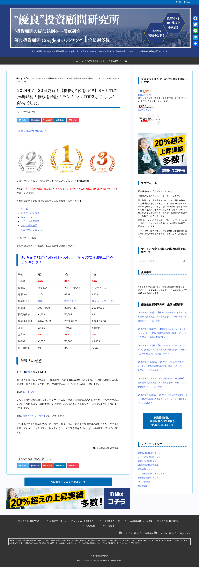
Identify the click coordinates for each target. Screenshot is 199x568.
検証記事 (114, 448)
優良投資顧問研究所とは (149, 453)
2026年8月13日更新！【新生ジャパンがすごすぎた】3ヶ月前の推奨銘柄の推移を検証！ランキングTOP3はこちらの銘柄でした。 (162, 366)
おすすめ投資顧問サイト (93, 61)
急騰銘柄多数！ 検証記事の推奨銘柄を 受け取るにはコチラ (162, 421)
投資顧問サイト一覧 (118, 61)
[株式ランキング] (146, 106)
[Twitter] (195, 24)
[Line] (195, 31)
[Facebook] (195, 18)
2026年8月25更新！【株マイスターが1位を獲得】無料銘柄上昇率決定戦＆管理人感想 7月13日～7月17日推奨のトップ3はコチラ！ (162, 316)
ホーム (75, 61)
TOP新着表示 (103, 448)
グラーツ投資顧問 (30, 221)
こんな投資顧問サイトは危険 (151, 473)
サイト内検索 (144, 481)
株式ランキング (144, 110)
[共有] (195, 43)
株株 (40, 301)
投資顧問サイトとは (147, 469)
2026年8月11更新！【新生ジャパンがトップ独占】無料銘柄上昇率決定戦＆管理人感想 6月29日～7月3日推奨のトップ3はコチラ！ (162, 382)
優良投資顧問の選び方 (148, 477)
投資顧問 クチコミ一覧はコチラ (68, 481)
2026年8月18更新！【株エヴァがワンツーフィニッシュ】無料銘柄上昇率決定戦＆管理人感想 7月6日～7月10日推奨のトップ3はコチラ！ (162, 349)
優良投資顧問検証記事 (148, 465)
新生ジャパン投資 (30, 212)
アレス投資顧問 (29, 225)
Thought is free (115, 560)
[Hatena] (195, 37)
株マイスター (28, 217)
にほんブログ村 (145, 95)
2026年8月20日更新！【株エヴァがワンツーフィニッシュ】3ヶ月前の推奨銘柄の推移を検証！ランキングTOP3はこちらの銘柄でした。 (162, 333)
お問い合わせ (108, 526)
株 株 (24, 208)
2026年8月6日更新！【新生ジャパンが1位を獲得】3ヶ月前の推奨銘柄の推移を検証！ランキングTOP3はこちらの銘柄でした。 (162, 399)
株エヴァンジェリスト (32, 229)
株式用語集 (143, 485)
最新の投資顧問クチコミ (149, 461)
